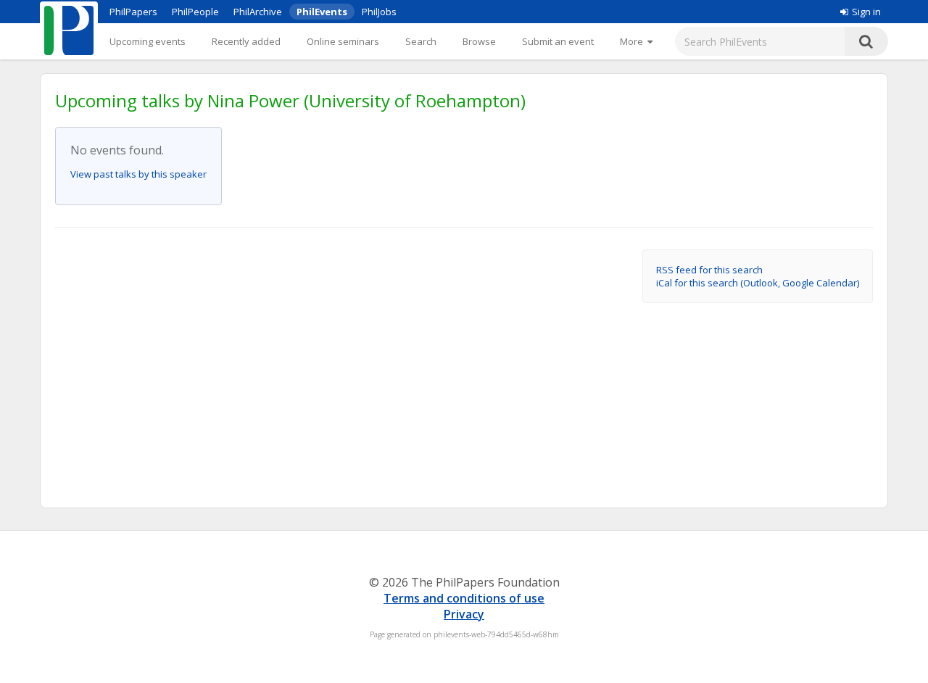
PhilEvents (322, 11)
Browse (479, 41)
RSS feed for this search (709, 269)
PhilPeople (195, 11)
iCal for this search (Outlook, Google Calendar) (757, 282)
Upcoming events (147, 41)
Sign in (866, 11)
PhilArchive (257, 11)
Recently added (246, 41)
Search (420, 41)
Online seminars (343, 41)
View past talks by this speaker (138, 174)
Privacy (464, 614)
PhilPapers (133, 11)
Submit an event (558, 41)
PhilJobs (379, 11)
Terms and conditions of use (464, 598)
